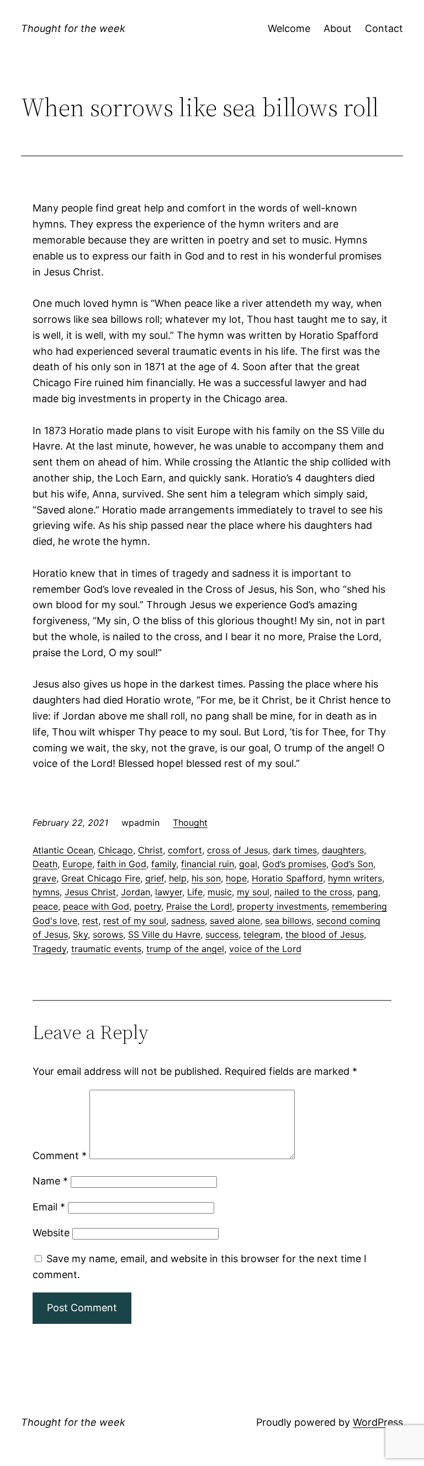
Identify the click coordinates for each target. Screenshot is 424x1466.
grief (154, 878)
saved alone (235, 920)
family (163, 863)
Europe (77, 863)
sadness (188, 920)
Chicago (115, 850)
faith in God (121, 863)
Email (49, 1207)
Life (195, 891)
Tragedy (49, 948)
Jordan (135, 891)
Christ (150, 850)
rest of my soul (134, 920)
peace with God (96, 906)
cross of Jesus (237, 850)
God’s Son (352, 863)
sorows (108, 934)
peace (45, 906)
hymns (46, 891)
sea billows (288, 920)
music (220, 891)
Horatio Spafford (287, 878)
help (178, 878)
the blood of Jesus (324, 934)
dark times (295, 850)
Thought (190, 822)
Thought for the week (73, 28)
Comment (60, 1155)
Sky (80, 934)
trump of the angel (185, 948)
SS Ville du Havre (164, 934)
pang (367, 891)
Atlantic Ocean (63, 850)
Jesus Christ (90, 891)
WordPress (378, 1422)
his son (206, 878)
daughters (343, 850)
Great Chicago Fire (100, 878)
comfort (185, 850)
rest (90, 920)
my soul (253, 891)
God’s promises (294, 863)
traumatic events (106, 948)
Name (50, 1181)
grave (44, 878)
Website (51, 1232)
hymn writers (355, 878)
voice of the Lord (265, 948)
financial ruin (207, 863)
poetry (147, 906)
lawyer (168, 891)
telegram (261, 934)
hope (236, 878)
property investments (282, 906)
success (222, 934)
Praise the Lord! (199, 906)
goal (248, 863)
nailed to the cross (313, 891)
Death (45, 863)
